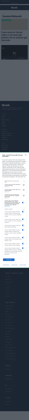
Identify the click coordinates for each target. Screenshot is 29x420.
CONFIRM (9, 259)
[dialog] (14, 210)
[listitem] (14, 181)
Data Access (14, 264)
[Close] (26, 155)
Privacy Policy (23, 264)
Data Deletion (6, 264)
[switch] (23, 185)
